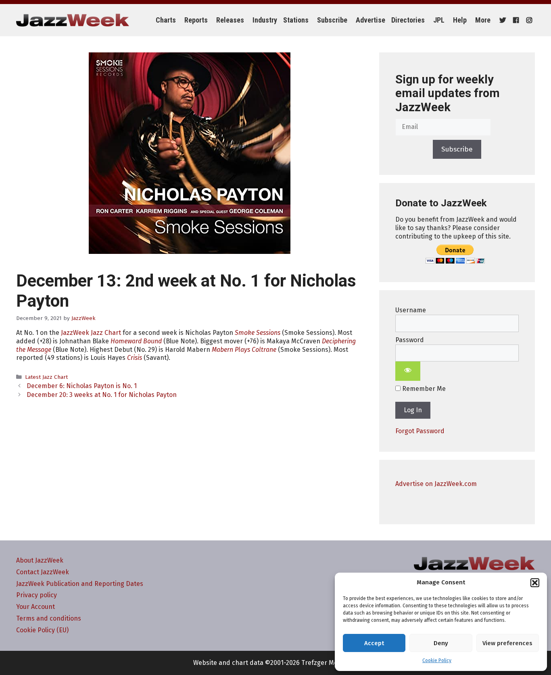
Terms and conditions (48, 618)
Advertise (370, 20)
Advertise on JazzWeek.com (436, 484)
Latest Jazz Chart (46, 377)
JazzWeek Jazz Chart (91, 332)
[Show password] (407, 371)
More (482, 20)
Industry (265, 20)
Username (410, 310)
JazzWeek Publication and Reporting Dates (79, 584)
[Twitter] (501, 20)
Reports (196, 20)
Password (409, 340)
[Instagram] (528, 20)
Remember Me (423, 389)
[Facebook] (515, 20)
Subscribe (332, 20)
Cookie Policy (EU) (42, 630)
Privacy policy (36, 595)
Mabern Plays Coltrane (244, 349)
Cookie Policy (436, 660)
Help (460, 20)
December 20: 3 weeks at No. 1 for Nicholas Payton (102, 395)
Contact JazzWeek (42, 572)
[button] (535, 583)
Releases (230, 20)
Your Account (35, 607)
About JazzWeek (39, 560)
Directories (408, 20)
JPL (439, 20)
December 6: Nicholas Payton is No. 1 (82, 386)
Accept (374, 643)
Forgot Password (420, 431)
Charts (166, 20)
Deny (441, 643)
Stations (296, 20)
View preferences (507, 643)
